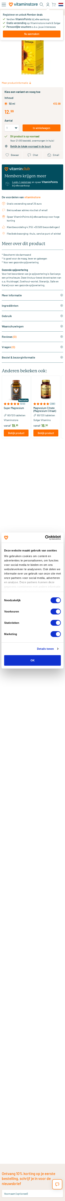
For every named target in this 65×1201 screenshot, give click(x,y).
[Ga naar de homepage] (23, 4)
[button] (16, 403)
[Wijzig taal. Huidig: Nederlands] (60, 4)
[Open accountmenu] (48, 4)
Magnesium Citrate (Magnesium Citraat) (44, 409)
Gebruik (7, 316)
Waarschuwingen (13, 326)
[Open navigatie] (4, 4)
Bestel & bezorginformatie (18, 357)
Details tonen (45, 648)
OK (33, 660)
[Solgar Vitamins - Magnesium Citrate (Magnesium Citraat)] (45, 390)
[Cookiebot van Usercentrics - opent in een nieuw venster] (46, 537)
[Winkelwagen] (53, 4)
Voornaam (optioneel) (16, 1193)
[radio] (6, 103)
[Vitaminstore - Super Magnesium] (16, 390)
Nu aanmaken (31, 33)
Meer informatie (12, 295)
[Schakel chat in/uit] (57, 1184)
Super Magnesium (14, 408)
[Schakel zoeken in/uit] (41, 4)
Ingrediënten (10, 305)
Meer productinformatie (15, 82)
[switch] (56, 611)
